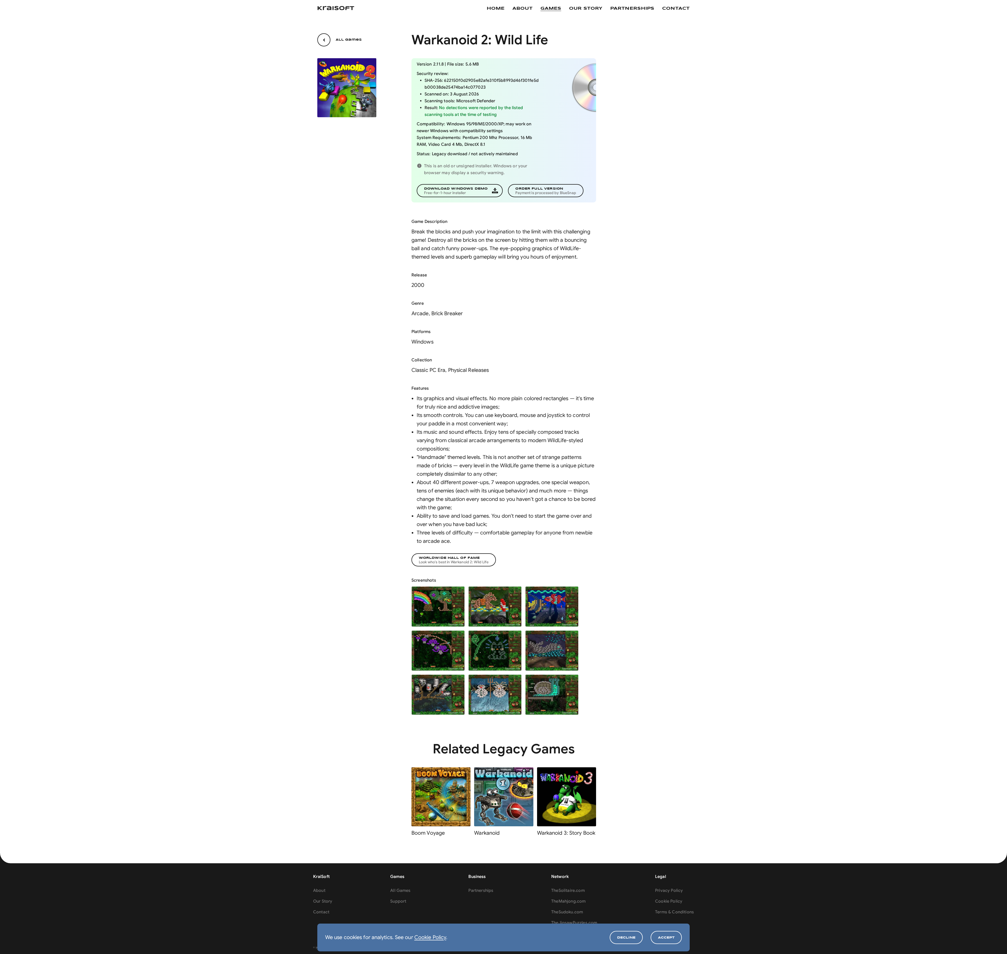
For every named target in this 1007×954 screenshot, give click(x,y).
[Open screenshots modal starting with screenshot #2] (495, 606)
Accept (666, 937)
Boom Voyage (428, 833)
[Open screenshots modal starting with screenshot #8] (495, 695)
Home (496, 8)
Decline (626, 937)
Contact (676, 8)
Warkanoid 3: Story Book (566, 833)
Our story (585, 8)
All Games (400, 890)
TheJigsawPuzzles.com (574, 922)
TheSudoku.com (567, 912)
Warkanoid (487, 833)
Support (398, 901)
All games (349, 39)
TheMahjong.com (568, 901)
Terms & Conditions (674, 912)
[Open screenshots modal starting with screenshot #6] (552, 651)
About (522, 8)
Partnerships (632, 8)
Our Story (322, 901)
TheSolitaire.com (568, 890)
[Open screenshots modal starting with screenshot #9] (552, 695)
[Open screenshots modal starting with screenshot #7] (438, 695)
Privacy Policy (669, 890)
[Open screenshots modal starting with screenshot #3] (552, 606)
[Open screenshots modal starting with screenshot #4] (438, 651)
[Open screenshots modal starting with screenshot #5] (495, 651)
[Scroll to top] (993, 940)
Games (550, 8)
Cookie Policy (430, 937)
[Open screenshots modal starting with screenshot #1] (438, 606)
